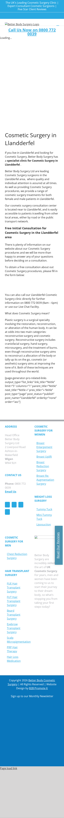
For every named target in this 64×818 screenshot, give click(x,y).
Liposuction (43, 524)
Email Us (10, 491)
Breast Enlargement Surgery (44, 447)
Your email (15, 735)
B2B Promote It (38, 688)
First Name (16, 709)
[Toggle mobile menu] (57, 24)
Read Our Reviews (58, 545)
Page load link (8, 768)
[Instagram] (20, 504)
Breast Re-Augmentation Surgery (45, 480)
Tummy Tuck (44, 509)
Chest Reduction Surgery (17, 556)
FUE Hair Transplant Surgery (13, 587)
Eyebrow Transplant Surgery (13, 628)
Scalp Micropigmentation (17, 640)
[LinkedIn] (7, 512)
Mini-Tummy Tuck (44, 517)
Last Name (15, 722)
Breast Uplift (44, 456)
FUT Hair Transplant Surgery (13, 601)
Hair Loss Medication (14, 659)
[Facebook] (7, 504)
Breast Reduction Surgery (42, 466)
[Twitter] (14, 504)
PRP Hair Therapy (12, 649)
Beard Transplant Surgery (13, 614)
